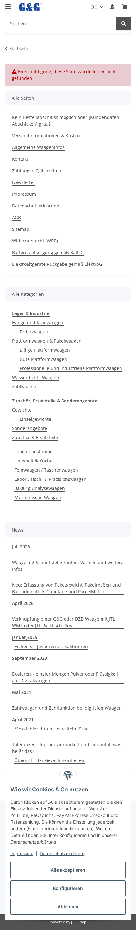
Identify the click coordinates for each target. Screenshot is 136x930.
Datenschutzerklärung (63, 853)
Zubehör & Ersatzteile (35, 437)
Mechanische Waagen (38, 497)
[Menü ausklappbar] (8, 4)
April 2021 (23, 720)
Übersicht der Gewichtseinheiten (49, 760)
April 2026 (23, 603)
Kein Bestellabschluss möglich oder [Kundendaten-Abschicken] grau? (66, 120)
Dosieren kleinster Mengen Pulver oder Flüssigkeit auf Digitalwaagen (65, 677)
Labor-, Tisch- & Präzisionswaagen (51, 479)
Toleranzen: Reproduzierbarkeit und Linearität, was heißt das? (66, 748)
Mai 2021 (21, 692)
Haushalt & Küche (34, 461)
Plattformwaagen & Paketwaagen (47, 341)
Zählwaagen (25, 387)
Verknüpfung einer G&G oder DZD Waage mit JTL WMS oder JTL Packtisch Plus (63, 622)
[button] (112, 7)
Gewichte (22, 410)
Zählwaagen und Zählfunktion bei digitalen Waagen (67, 708)
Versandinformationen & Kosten (46, 136)
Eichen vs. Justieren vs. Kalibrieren (51, 646)
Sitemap (20, 229)
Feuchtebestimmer (34, 452)
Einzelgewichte (35, 419)
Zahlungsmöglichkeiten (36, 171)
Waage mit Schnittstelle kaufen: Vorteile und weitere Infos (67, 565)
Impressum (21, 853)
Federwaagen (34, 332)
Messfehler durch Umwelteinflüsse (52, 729)
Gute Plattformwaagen (43, 359)
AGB (16, 217)
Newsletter (23, 182)
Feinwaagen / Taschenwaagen (46, 470)
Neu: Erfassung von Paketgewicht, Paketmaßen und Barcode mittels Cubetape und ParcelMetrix (66, 588)
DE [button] (93, 6)
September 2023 (29, 658)
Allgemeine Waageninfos (38, 147)
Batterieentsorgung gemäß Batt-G (47, 252)
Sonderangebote (29, 428)
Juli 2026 (21, 547)
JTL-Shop (78, 922)
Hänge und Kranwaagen (37, 322)
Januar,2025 (24, 637)
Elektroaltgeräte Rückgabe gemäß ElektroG (57, 264)
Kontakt (20, 159)
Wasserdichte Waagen (35, 377)
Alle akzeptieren (68, 870)
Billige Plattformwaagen (45, 350)
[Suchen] (123, 23)
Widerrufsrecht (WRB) (35, 241)
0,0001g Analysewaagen (40, 488)
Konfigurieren (68, 888)
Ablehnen (68, 906)
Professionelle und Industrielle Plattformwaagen (71, 368)
